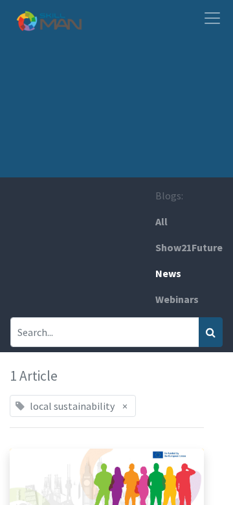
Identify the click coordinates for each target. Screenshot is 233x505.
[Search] (211, 332)
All (161, 221)
